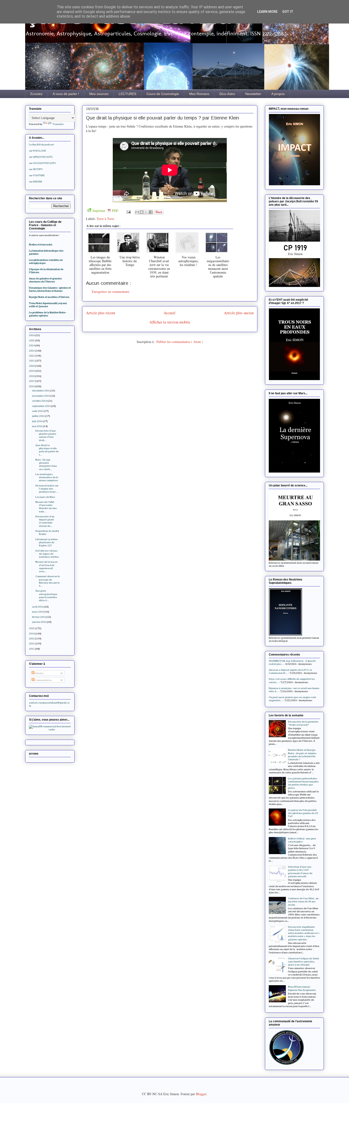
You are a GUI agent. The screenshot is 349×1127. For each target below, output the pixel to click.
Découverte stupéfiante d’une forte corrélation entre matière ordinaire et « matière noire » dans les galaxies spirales (304, 933)
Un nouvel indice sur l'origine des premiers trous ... (46, 488)
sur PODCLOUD (37, 150)
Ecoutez (36, 94)
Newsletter (253, 94)
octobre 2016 (39, 400)
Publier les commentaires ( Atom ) (179, 341)
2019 (32, 371)
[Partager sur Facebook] (150, 212)
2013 (32, 638)
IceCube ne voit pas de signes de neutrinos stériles (47, 553)
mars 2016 (38, 611)
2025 (32, 340)
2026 (32, 335)
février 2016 (39, 617)
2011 (32, 648)
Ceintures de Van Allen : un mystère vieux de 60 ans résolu (303, 901)
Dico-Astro (227, 94)
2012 (32, 643)
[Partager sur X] (146, 212)
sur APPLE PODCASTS (40, 157)
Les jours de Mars (45, 497)
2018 (32, 376)
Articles (39, 673)
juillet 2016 (38, 416)
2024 (32, 345)
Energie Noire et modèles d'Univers (49, 297)
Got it (287, 12)
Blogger (201, 1094)
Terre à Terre (105, 218)
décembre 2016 (41, 390)
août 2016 (37, 411)
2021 (32, 360)
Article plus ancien (239, 312)
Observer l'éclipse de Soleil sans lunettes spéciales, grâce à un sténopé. (303, 961)
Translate (58, 124)
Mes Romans (199, 94)
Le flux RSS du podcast (41, 144)
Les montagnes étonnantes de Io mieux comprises (46, 477)
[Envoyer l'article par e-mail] (128, 211)
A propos (278, 94)
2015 (32, 628)
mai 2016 (37, 426)
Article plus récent (100, 312)
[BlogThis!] (141, 212)
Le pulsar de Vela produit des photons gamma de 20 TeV (303, 813)
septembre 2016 (41, 406)
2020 (32, 366)
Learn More (267, 12)
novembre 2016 (41, 396)
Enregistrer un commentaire (110, 291)
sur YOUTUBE (37, 175)
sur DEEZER (35, 181)
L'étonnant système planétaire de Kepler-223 (46, 542)
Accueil (169, 312)
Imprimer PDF (105, 210)
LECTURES (127, 94)
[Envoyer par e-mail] (137, 212)
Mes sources (98, 94)
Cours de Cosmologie (162, 94)
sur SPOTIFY (36, 169)
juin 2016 (37, 421)
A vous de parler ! (66, 94)
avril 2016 (37, 606)
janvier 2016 (39, 622)
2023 (32, 350)
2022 (32, 355)
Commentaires (43, 680)
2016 (32, 386)
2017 (32, 381)
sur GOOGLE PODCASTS (42, 163)
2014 (32, 633)
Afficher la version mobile (169, 322)
